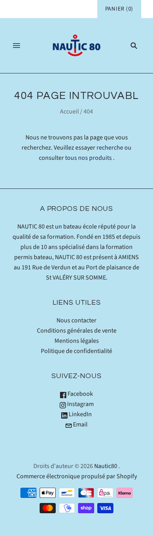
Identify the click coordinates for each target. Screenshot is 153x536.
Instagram (80, 404)
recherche (110, 147)
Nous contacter (76, 320)
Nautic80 (105, 466)
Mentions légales (77, 341)
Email (79, 424)
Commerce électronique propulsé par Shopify (76, 476)
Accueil (69, 111)
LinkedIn (79, 414)
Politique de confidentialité (76, 351)
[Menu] (16, 45)
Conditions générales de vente (77, 330)
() (119, 9)
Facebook (79, 394)
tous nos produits (88, 158)
